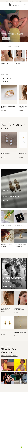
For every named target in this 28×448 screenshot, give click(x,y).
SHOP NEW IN (6, 38)
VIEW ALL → (4, 81)
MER (14, 387)
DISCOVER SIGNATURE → (10, 205)
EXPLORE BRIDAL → (8, 286)
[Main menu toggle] (4, 6)
